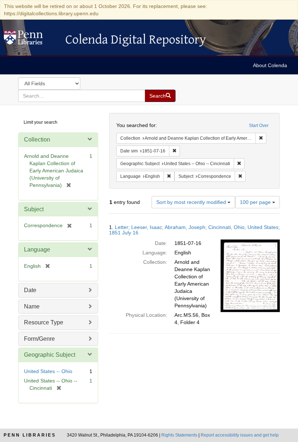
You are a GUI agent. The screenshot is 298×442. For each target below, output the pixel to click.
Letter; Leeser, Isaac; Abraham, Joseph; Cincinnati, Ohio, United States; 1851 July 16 (194, 230)
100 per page (256, 202)
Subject (34, 209)
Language (37, 249)
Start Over (259, 125)
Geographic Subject (49, 355)
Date (30, 290)
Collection (37, 139)
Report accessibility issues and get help (240, 435)
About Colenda (270, 65)
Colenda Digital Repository (31, 39)
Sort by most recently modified (191, 202)
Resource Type (43, 322)
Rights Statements (179, 435)
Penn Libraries (30, 435)
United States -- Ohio (48, 371)
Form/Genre (39, 339)
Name (32, 306)
